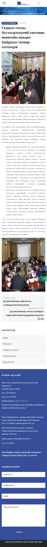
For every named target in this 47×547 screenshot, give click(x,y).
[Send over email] (44, 278)
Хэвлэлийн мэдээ (9, 356)
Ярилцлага (7, 344)
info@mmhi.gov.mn (21, 401)
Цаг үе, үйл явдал (14, 11)
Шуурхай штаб (8, 362)
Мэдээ (5, 338)
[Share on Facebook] (44, 268)
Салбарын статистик (10, 350)
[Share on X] (44, 273)
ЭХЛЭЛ (4, 11)
